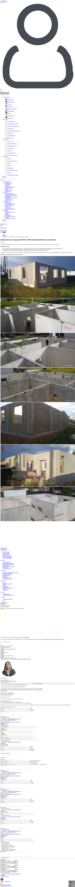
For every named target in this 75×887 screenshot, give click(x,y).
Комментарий (3, 716)
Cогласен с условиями (14, 684)
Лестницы (7, 206)
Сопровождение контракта (10, 218)
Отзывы (6, 211)
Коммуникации (8, 196)
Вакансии (7, 214)
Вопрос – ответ (8, 200)
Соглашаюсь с (11, 718)
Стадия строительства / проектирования (38, 764)
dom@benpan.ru (3, 2)
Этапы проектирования (5, 842)
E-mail (31, 709)
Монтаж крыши (8, 205)
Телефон (32, 710)
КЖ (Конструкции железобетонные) (9, 849)
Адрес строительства (4, 739)
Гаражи (6, 189)
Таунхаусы (7, 184)
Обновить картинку (4, 723)
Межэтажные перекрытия (10, 194)
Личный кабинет (3, 230)
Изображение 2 (3, 863)
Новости (7, 213)
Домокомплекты (8, 183)
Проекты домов (8, 182)
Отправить (3, 724)
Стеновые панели (8, 193)
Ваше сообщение (3, 727)
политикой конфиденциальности (14, 718)
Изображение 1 (3, 859)
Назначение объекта (34, 761)
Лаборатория (7, 198)
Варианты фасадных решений (11, 197)
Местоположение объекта (35, 760)
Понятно (2, 650)
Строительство (6, 138)
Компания (32, 750)
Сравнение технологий (7, 599)
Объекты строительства (10, 212)
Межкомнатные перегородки (11, 195)
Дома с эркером (6, 552)
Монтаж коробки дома (9, 204)
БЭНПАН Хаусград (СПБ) (8, 595)
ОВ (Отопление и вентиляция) (8, 845)
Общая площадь (33, 763)
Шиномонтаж (8, 191)
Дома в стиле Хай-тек (7, 558)
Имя (31, 708)
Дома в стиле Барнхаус (7, 557)
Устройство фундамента (10, 203)
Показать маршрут (4, 607)
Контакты (5, 177)
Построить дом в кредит (5, 646)
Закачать (16, 860)
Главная (4, 234)
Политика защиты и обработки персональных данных (53, 639)
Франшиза (7, 217)
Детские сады (8, 185)
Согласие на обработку (5, 717)
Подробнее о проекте (4, 876)
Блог (4, 176)
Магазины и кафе (8, 190)
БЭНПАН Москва (6, 594)
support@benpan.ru (26, 637)
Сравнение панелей (9, 199)
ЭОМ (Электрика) (5, 848)
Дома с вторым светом (7, 556)
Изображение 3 (3, 868)
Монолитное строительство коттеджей (10, 572)
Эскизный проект (5, 843)
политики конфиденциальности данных (19, 684)
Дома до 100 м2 (6, 555)
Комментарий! (3, 789)
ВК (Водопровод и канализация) (8, 846)
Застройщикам (8, 215)
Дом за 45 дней (8, 202)
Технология (5, 119)
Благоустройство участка (10, 209)
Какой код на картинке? (5, 721)
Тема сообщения (3, 726)
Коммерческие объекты (10, 186)
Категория (2, 759)
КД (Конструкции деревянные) (8, 850)
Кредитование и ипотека (10, 216)
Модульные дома (6, 551)
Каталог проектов (6, 97)
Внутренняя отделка (9, 207)
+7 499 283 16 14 (3, 0)
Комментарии (3, 770)
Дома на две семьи (6, 554)
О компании (5, 156)
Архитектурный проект (6, 844)
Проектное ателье (8, 188)
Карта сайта (2, 609)
